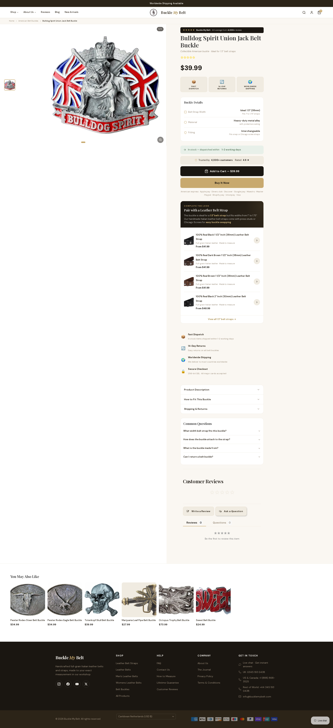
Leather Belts (123, 669)
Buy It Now (222, 183)
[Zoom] (160, 140)
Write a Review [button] (200, 511)
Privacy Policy (205, 676)
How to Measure (166, 676)
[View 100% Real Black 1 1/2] (257, 240)
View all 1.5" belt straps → (222, 319)
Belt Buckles (122, 689)
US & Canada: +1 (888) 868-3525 (259, 679)
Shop (13, 12)
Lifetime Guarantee (168, 682)
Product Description (196, 389)
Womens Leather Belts (129, 682)
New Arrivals (71, 12)
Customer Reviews (167, 689)
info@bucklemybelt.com (257, 696)
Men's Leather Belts (127, 676)
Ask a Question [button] (233, 511)
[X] (86, 684)
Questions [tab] (219, 522)
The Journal (204, 669)
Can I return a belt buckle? (198, 456)
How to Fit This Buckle (197, 399)
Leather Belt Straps (127, 663)
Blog (57, 12)
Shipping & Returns (195, 408)
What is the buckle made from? (200, 448)
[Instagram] (59, 684)
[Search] (304, 12)
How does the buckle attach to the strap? (206, 439)
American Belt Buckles (28, 21)
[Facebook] (68, 684)
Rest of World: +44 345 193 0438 (258, 689)
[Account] (311, 12)
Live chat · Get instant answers (255, 664)
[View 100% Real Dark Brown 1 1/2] (257, 261)
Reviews (45, 12)
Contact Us (163, 669)
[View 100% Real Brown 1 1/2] (257, 281)
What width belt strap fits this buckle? (205, 430)
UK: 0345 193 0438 (254, 672)
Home (11, 21)
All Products (123, 695)
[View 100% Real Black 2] (257, 302)
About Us (28, 12)
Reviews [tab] (191, 522)
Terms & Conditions (209, 682)
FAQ (159, 663)
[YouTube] (77, 684)
